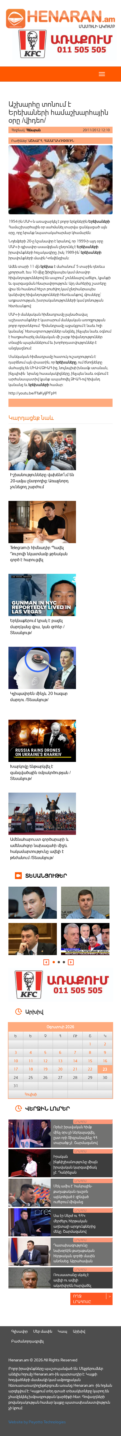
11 (30, 1061)
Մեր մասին (42, 1331)
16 (105, 1061)
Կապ (62, 1331)
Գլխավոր (19, 1331)
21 (75, 1069)
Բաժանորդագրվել (27, 1341)
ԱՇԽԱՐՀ (35, 141)
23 (105, 1069)
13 (60, 1061)
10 (16, 1061)
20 (60, 1069)
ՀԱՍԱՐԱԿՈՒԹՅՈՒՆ (59, 141)
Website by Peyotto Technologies (37, 1421)
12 (45, 1061)
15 (90, 1061)
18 (30, 1069)
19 (45, 1069)
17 (16, 1069)
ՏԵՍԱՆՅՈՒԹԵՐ (46, 875)
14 (75, 1061)
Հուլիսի (30, 1094)
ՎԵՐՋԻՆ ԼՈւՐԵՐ (47, 1108)
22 (90, 1069)
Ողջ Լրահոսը (82, 1299)
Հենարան (33, 130)
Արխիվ (79, 1331)
